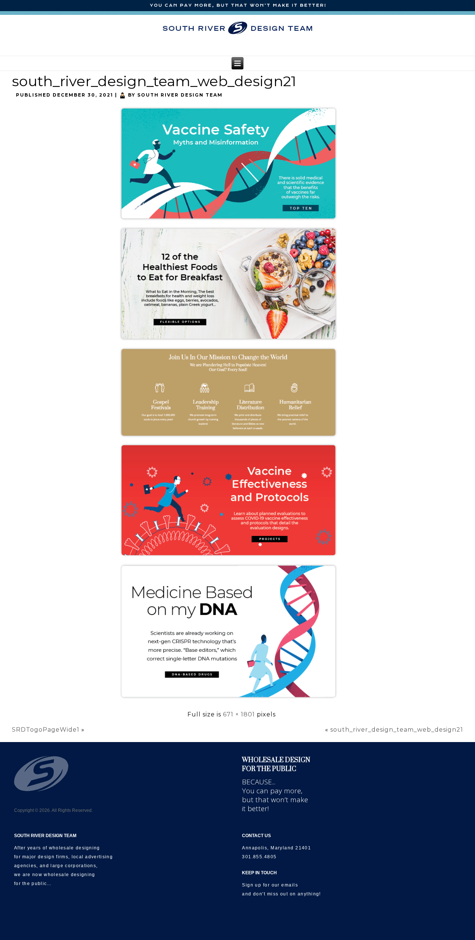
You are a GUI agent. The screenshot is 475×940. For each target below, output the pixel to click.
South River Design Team (180, 95)
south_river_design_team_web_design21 (154, 81)
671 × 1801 (239, 714)
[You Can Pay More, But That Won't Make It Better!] (237, 6)
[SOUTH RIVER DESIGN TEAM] (237, 27)
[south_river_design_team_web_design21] (231, 702)
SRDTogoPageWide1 (45, 729)
